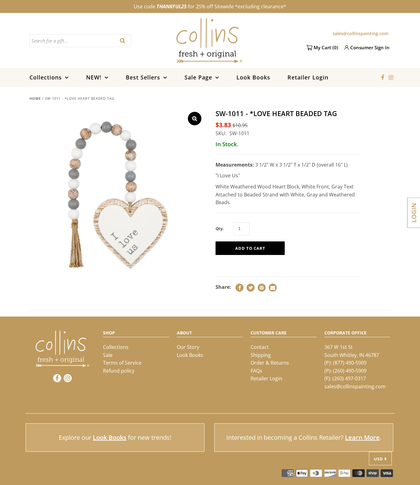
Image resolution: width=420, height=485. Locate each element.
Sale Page (198, 77)
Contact (260, 347)
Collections (46, 77)
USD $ (380, 459)
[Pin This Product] (262, 288)
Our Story (188, 347)
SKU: (221, 133)
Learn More (362, 437)
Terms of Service (122, 362)
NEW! (93, 77)
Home (35, 98)
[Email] (273, 288)
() (326, 47)
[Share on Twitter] (251, 288)
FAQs (256, 370)
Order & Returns (270, 362)
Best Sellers (143, 77)
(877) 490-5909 (350, 362)
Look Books (253, 77)
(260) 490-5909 (350, 370)
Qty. (220, 228)
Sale (108, 355)
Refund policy (118, 370)
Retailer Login (307, 77)
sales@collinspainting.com (360, 33)
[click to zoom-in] (194, 118)
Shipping (261, 355)
